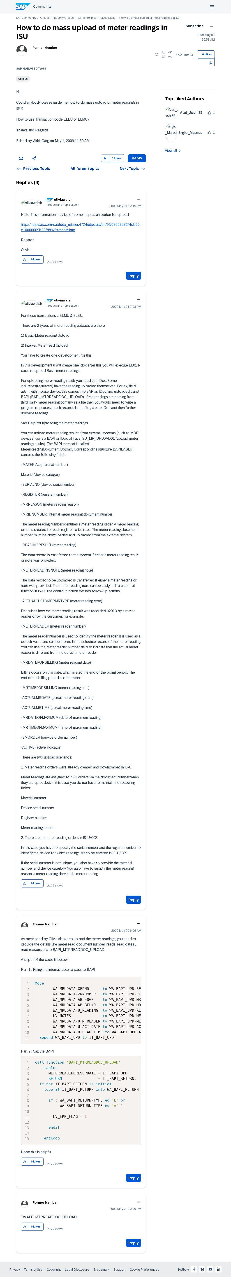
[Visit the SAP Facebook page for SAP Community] (194, 1269)
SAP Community (26, 17)
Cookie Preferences (144, 1269)
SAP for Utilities (87, 17)
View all (171, 150)
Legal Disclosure (77, 1269)
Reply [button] (137, 158)
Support (119, 1269)
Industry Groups (63, 17)
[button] (211, 62)
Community (42, 6)
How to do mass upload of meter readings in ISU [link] (149, 17)
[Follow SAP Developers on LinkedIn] (218, 1269)
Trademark (101, 1269)
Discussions (107, 17)
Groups (44, 17)
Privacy (14, 1269)
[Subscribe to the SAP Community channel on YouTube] (210, 1269)
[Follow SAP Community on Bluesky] (202, 1269)
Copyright (54, 1269)
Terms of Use (33, 1269)
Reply (133, 276)
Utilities (23, 78)
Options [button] (210, 26)
